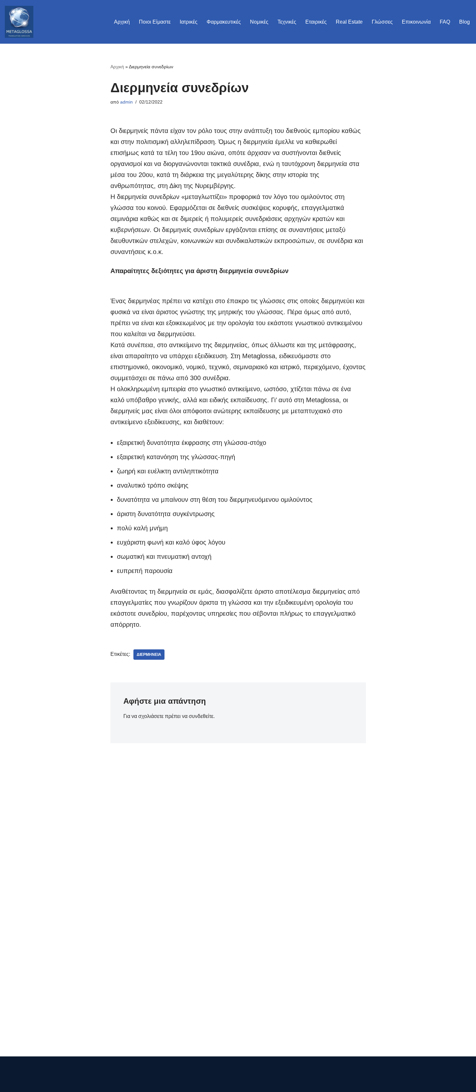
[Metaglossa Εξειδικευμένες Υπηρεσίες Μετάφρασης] (19, 22)
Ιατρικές (189, 22)
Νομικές (259, 22)
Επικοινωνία (416, 22)
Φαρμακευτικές (224, 22)
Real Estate (349, 22)
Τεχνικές (287, 22)
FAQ (445, 22)
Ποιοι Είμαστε (155, 22)
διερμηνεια (149, 654)
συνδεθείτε (201, 716)
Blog (464, 22)
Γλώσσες (382, 22)
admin (126, 102)
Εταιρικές (316, 22)
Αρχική (122, 22)
